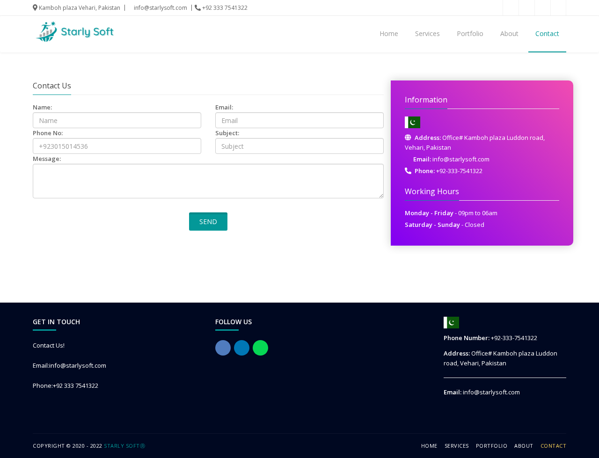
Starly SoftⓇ (124, 445)
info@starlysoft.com (159, 8)
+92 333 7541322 (224, 8)
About (509, 33)
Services (427, 33)
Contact (547, 33)
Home (389, 33)
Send (208, 221)
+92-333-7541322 (459, 171)
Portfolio (470, 33)
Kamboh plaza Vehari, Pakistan (78, 8)
